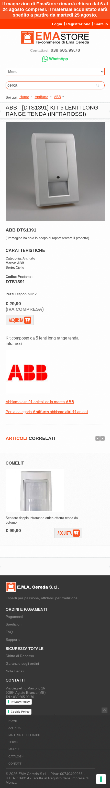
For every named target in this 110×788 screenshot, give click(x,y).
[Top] (104, 710)
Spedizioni (14, 624)
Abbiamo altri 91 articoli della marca (40, 402)
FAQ (9, 632)
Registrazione (78, 24)
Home (12, 720)
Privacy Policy (20, 701)
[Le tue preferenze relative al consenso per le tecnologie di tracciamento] (101, 779)
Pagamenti (14, 617)
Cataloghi (16, 756)
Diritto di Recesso (20, 656)
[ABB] (28, 392)
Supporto (13, 639)
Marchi (13, 749)
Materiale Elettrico (24, 735)
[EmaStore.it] (55, 42)
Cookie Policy (20, 711)
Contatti (15, 763)
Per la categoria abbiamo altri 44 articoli (47, 412)
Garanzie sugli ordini (22, 663)
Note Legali (15, 671)
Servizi (13, 742)
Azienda (14, 727)
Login (57, 24)
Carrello (101, 24)
